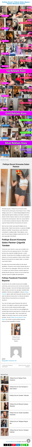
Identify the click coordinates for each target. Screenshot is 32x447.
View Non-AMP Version (11, 441)
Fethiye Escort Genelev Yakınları (19, 395)
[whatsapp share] (22, 445)
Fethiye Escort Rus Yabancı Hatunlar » (24, 366)
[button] (5, 445)
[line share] (26, 445)
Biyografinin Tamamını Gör (9, 360)
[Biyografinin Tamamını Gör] (17, 360)
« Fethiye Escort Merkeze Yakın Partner (7, 366)
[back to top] (28, 441)
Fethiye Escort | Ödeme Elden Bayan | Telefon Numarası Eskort (16, 2)
